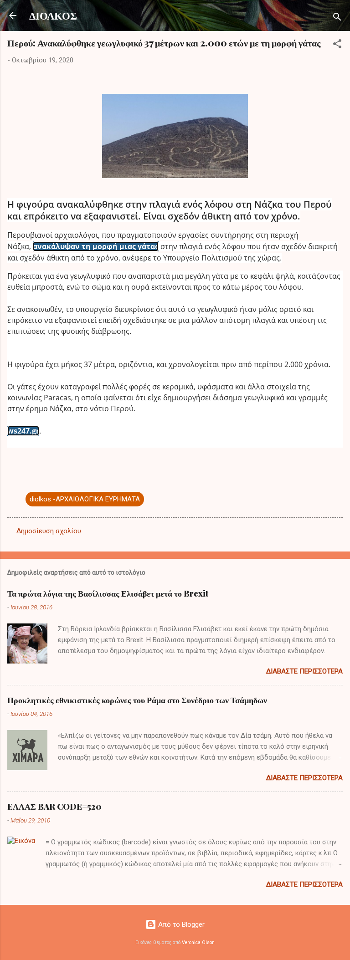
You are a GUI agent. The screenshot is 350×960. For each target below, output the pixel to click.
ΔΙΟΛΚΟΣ (53, 15)
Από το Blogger (180, 924)
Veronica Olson (198, 942)
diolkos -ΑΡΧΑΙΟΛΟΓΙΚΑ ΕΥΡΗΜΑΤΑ (85, 499)
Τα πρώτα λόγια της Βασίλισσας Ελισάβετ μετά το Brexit (107, 593)
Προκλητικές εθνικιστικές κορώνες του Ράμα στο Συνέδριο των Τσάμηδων (137, 699)
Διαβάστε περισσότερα (304, 671)
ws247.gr (23, 431)
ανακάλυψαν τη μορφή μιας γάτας (96, 246)
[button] (337, 45)
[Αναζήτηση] (337, 18)
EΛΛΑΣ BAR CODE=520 (54, 806)
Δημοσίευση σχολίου (48, 531)
